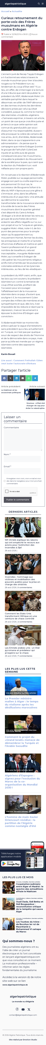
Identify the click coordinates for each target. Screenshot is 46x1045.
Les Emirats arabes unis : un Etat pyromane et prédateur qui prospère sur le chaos (22, 650)
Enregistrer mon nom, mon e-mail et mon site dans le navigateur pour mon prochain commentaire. (24, 481)
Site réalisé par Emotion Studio (23, 1040)
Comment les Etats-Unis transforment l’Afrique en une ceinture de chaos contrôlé (21, 616)
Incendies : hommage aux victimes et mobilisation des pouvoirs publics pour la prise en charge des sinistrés (22, 581)
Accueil (5, 11)
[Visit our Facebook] (17, 1009)
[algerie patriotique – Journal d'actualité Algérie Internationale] (15, 3)
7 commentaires (25, 656)
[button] (39, 3)
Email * (7, 466)
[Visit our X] (29, 1009)
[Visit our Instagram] (23, 1009)
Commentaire (11, 427)
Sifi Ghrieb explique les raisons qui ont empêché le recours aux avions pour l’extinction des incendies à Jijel (22, 544)
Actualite (17, 11)
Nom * (7, 454)
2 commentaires (25, 622)
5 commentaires (25, 587)
